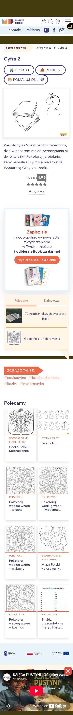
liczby (12, 383)
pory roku (15, 497)
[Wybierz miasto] (59, 21)
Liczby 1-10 (50, 443)
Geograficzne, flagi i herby (18, 440)
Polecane (21, 300)
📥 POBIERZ (50, 70)
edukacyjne (16, 377)
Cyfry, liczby (50, 438)
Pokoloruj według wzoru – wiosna (19, 506)
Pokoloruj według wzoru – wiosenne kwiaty (52, 508)
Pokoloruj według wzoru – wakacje (19, 564)
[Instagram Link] (46, 30)
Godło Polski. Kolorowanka (42, 339)
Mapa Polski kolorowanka (51, 566)
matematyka (33, 383)
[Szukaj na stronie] (50, 21)
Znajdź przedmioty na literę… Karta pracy (52, 625)
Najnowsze (52, 300)
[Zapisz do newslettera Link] (61, 30)
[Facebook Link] (54, 30)
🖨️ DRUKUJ (19, 70)
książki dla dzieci (46, 377)
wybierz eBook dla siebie (37, 260)
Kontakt (15, 30)
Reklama (33, 30)
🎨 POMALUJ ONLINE (26, 79)
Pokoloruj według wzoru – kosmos (19, 623)
